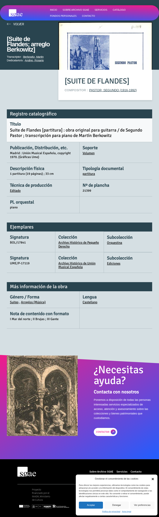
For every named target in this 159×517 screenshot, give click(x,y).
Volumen (89, 153)
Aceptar (91, 505)
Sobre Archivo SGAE (101, 471)
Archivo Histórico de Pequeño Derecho (78, 244)
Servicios (121, 471)
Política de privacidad (111, 511)
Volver (18, 24)
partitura (89, 174)
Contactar (102, 431)
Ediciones (113, 263)
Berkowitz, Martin (33, 56)
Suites (14, 302)
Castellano (90, 302)
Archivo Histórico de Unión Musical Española (76, 265)
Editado (15, 191)
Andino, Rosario (34, 60)
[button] (152, 478)
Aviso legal (126, 511)
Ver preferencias (142, 505)
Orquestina (114, 243)
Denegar (116, 505)
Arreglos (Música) (33, 302)
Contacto (136, 471)
